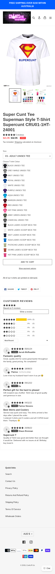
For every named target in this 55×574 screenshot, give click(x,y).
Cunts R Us (30, 565)
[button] (9, 135)
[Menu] (50, 17)
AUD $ (26, 534)
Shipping (18, 142)
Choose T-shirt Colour (11, 162)
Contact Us (10, 481)
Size (4, 151)
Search (8, 474)
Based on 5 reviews (12, 308)
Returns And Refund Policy (17, 495)
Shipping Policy (12, 502)
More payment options (27, 268)
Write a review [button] (26, 312)
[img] (17, 349)
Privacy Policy (11, 488)
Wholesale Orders (13, 516)
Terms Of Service (13, 509)
